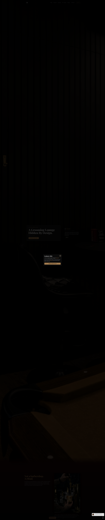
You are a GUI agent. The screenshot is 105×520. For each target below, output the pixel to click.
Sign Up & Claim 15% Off (52, 263)
